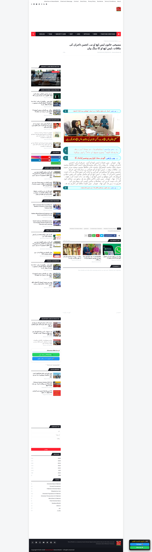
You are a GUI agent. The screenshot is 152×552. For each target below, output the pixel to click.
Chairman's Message (66, 1)
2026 (46, 458)
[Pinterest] (98, 235)
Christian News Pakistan (46, 484)
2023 (46, 465)
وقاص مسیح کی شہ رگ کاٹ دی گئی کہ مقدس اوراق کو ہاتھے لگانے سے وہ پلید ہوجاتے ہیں (42, 342)
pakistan (86, 228)
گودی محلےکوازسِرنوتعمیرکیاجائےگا (90, 158)
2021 (46, 470)
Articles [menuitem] (87, 34)
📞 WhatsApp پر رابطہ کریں (46, 354)
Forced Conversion (46, 486)
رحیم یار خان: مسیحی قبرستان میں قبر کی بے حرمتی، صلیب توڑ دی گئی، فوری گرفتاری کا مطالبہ (41, 324)
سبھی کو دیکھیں (66, 240)
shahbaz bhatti (46, 503)
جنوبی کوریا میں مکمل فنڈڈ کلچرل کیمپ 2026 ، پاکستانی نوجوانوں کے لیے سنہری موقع (42, 375)
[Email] (90, 235)
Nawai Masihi (49, 550)
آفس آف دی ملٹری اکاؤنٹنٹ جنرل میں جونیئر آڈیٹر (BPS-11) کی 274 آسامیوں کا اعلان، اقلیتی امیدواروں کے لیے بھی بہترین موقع (42, 174)
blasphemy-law (46, 491)
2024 (46, 463)
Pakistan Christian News (111, 41)
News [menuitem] (95, 34)
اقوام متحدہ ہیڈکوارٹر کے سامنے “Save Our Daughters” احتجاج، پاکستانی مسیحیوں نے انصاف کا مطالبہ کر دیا (41, 103)
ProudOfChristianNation (114, 231)
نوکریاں (46, 510)
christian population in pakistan (46, 493)
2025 (46, 461)
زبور (46, 508)
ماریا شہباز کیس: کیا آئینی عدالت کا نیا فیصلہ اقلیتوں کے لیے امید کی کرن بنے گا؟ (42, 94)
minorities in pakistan (46, 498)
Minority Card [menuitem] (61, 34)
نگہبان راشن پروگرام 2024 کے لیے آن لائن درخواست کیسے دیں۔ (42, 235)
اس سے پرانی (67, 312)
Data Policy (83, 1)
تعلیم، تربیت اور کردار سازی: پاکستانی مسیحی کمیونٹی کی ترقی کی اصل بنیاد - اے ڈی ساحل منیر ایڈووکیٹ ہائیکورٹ (41, 135)
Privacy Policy (92, 1)
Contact (76, 1)
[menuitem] (118, 34)
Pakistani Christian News (76, 228)
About (119, 1)
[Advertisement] (63, 17)
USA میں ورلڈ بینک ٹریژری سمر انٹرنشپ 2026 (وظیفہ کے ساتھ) (42, 391)
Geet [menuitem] (71, 34)
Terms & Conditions (110, 1)
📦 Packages (139, 544)
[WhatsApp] (94, 235)
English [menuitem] (42, 34)
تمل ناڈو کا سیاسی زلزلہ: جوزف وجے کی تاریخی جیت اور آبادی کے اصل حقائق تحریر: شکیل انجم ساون (42, 125)
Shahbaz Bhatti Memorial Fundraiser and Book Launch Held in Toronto (41, 214)
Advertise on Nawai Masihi (51, 1)
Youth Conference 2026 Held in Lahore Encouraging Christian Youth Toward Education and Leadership (42, 222)
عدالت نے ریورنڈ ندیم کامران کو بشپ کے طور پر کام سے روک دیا (72, 257)
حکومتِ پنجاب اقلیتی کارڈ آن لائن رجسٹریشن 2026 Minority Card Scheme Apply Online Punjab (46, 79)
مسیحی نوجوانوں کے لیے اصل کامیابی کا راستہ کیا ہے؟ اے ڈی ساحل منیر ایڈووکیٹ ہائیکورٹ (41, 144)
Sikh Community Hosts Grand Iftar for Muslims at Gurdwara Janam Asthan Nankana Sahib (42, 206)
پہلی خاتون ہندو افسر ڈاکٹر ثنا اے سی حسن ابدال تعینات (95, 187)
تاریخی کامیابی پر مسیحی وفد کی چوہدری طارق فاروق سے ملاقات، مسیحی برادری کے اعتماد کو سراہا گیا (42, 184)
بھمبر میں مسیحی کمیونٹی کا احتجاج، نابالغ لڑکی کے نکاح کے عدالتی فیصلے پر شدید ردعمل (42, 284)
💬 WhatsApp (139, 547)
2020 (46, 473)
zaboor (46, 506)
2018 (46, 475)
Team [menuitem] (50, 34)
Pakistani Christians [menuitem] (108, 34)
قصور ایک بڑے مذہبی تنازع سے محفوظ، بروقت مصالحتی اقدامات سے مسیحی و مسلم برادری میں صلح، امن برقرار (42, 192)
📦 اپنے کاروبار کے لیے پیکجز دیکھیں (45, 358)
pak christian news (46, 501)
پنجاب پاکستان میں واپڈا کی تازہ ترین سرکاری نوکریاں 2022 (43, 253)
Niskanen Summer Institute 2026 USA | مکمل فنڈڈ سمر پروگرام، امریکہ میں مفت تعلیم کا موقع (42, 384)
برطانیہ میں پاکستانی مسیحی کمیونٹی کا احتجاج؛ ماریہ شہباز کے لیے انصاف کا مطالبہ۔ (42, 111)
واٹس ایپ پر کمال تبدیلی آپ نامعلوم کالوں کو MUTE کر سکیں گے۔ (112, 257)
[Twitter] (102, 235)
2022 (46, 468)
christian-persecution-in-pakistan (46, 496)
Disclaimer (100, 1)
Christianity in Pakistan (96, 228)
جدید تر (118, 312)
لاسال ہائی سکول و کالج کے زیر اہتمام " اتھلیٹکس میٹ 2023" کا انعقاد (91, 111)
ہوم (120, 41)
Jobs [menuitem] (78, 34)
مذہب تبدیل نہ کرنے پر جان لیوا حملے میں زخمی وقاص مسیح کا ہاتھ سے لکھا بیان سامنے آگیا (42, 333)
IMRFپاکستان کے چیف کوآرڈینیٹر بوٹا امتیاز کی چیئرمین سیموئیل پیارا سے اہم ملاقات (92, 258)
